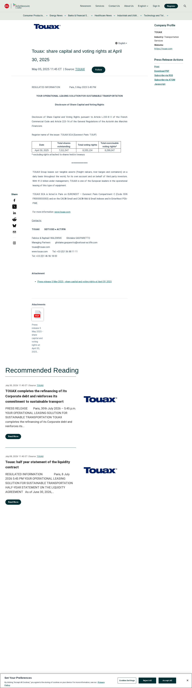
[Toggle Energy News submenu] (65, 15)
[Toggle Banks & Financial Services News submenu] (91, 15)
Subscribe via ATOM (164, 79)
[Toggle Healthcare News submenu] (114, 15)
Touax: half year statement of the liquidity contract (37, 464)
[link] (85, 6)
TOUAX (80, 69)
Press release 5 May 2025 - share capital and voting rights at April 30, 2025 (74, 281)
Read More (13, 436)
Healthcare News (103, 15)
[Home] (17, 6)
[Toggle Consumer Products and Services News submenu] (46, 15)
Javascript (159, 84)
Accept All (167, 680)
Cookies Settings (127, 680)
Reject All (147, 680)
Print (156, 66)
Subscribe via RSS (163, 75)
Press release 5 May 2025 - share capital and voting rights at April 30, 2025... (37, 338)
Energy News (56, 15)
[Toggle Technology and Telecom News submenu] (167, 15)
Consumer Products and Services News (33, 15)
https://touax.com (163, 48)
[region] (96, 680)
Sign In (156, 6)
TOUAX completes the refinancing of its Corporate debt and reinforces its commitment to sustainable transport (36, 396)
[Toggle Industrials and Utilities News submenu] (141, 15)
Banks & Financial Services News (78, 15)
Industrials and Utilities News (127, 15)
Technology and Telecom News (154, 15)
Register (171, 6)
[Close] (187, 680)
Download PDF (161, 71)
